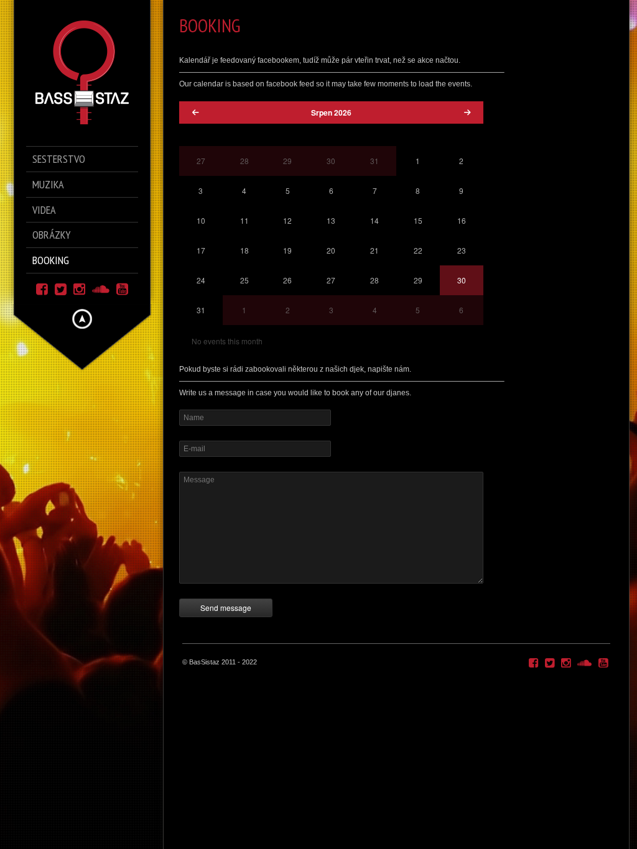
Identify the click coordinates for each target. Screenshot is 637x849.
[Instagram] (79, 288)
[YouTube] (122, 288)
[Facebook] (42, 288)
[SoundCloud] (101, 288)
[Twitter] (60, 288)
